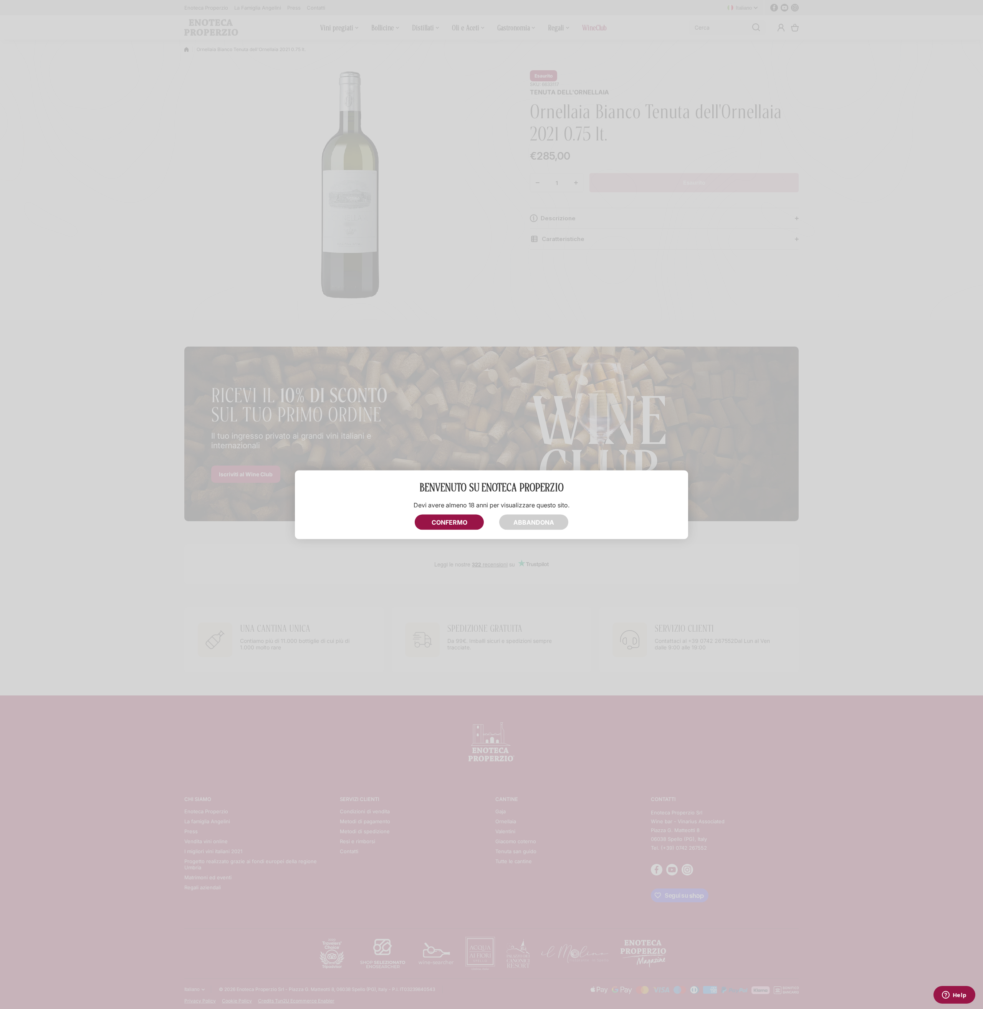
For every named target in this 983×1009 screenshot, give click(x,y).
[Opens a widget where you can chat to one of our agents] (954, 995)
